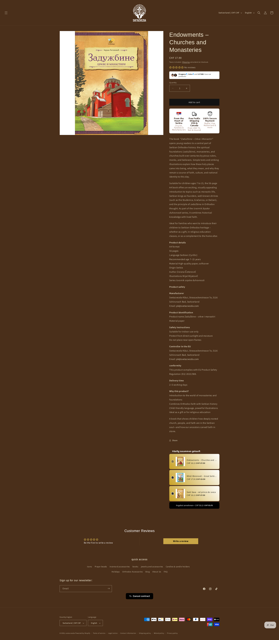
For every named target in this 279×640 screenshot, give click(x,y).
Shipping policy (145, 633)
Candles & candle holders (178, 566)
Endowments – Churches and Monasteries (202, 460)
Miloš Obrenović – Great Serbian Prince (202, 476)
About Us (156, 571)
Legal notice (112, 633)
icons (89, 566)
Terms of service (99, 633)
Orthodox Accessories (132, 571)
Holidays (116, 571)
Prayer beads (101, 566)
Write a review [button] (180, 541)
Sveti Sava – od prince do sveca (201, 492)
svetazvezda (70, 633)
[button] (6, 13)
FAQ (165, 571)
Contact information (128, 633)
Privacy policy (172, 633)
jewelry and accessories (152, 566)
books (135, 566)
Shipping (186, 62)
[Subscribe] (108, 588)
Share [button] (175, 440)
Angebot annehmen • (194, 505)
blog (147, 571)
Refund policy (159, 633)
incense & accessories (120, 566)
